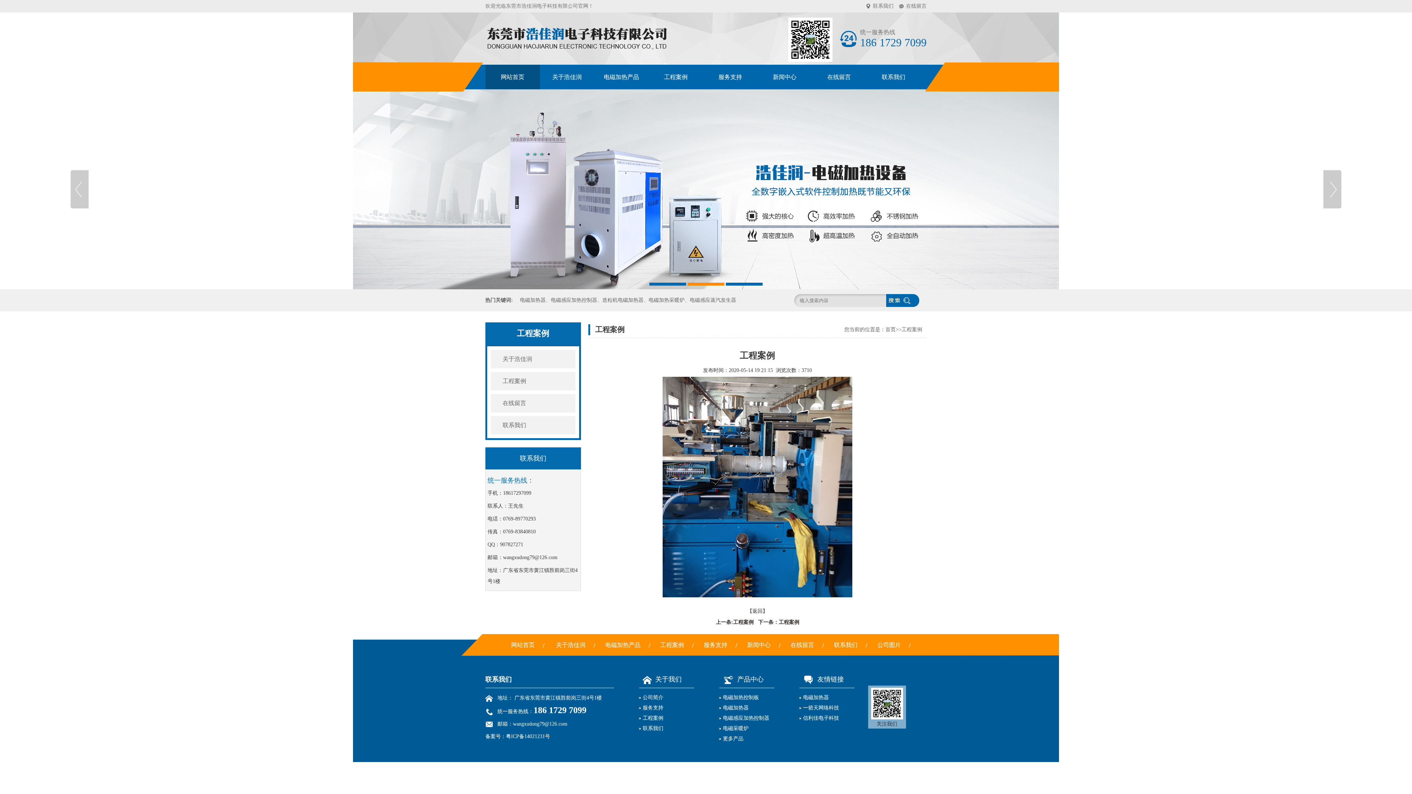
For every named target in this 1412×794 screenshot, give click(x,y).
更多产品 (733, 738)
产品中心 (750, 679)
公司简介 (653, 697)
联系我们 (883, 6)
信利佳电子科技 (821, 718)
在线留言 (916, 6)
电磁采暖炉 (621, 161)
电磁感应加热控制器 (621, 143)
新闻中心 (784, 77)
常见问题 (784, 143)
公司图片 (889, 645)
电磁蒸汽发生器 (621, 195)
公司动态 (784, 109)
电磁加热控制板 (621, 109)
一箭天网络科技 (821, 708)
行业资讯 (784, 126)
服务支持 (730, 77)
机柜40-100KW (621, 264)
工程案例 (676, 77)
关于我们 (668, 679)
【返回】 (757, 611)
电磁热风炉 (621, 178)
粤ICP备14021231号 (528, 736)
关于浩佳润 (567, 77)
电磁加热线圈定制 (621, 212)
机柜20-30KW (621, 247)
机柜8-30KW (621, 230)
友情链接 (830, 679)
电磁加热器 (621, 126)
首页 (890, 329)
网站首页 (512, 77)
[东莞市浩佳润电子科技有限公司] (706, 189)
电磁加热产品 (621, 77)
